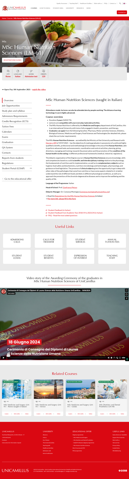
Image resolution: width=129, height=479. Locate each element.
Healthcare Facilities (86, 3)
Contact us (113, 3)
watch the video (39, 89)
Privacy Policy (116, 445)
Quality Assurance (62, 3)
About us (45, 435)
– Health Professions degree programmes (83, 442)
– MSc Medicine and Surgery (80, 437)
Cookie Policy (116, 448)
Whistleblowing (117, 450)
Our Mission (46, 440)
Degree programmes (78, 435)
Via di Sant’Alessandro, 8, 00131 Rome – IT (13, 435)
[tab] (17, 100)
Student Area (58, 8)
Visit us (45, 437)
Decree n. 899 (51, 143)
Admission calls (47, 450)
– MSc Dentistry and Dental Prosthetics (83, 440)
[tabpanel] (86, 150)
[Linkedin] (124, 471)
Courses (34, 8)
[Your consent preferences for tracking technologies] (127, 359)
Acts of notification (48, 453)
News (88, 8)
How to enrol (45, 8)
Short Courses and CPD (79, 448)
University (70, 8)
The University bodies (48, 442)
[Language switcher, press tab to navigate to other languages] (125, 3)
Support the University (118, 437)
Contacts (4, 440)
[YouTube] (126, 471)
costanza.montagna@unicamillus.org (94, 192)
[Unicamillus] (14, 8)
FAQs (105, 3)
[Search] (120, 3)
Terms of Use (116, 442)
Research (80, 8)
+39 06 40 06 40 (6, 437)
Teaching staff (46, 445)
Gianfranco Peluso (70, 187)
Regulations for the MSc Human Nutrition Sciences (75, 196)
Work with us (98, 3)
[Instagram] (122, 471)
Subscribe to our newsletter (120, 435)
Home (4, 18)
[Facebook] (120, 471)
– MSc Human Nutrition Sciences (81, 445)
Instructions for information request (11, 442)
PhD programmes (77, 450)
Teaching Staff (73, 3)
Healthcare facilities (48, 448)
